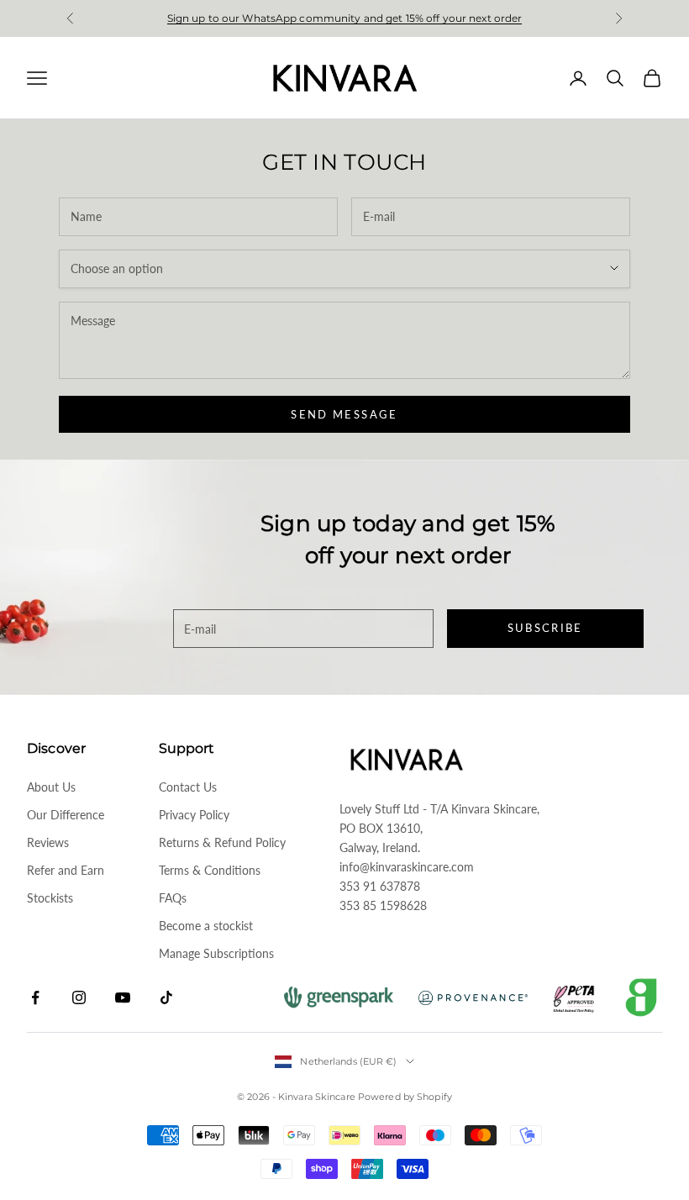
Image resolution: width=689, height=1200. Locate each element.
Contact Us (188, 787)
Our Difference (65, 815)
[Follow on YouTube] (122, 997)
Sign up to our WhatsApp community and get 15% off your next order (345, 18)
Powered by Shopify (405, 1097)
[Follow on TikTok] (166, 997)
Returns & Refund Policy (222, 842)
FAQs (173, 898)
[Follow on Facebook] (35, 997)
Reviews (48, 842)
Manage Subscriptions (216, 953)
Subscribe (545, 627)
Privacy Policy (194, 815)
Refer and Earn (65, 870)
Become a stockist (206, 925)
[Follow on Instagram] (79, 997)
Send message (344, 414)
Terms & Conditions (209, 870)
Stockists (50, 898)
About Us (51, 787)
